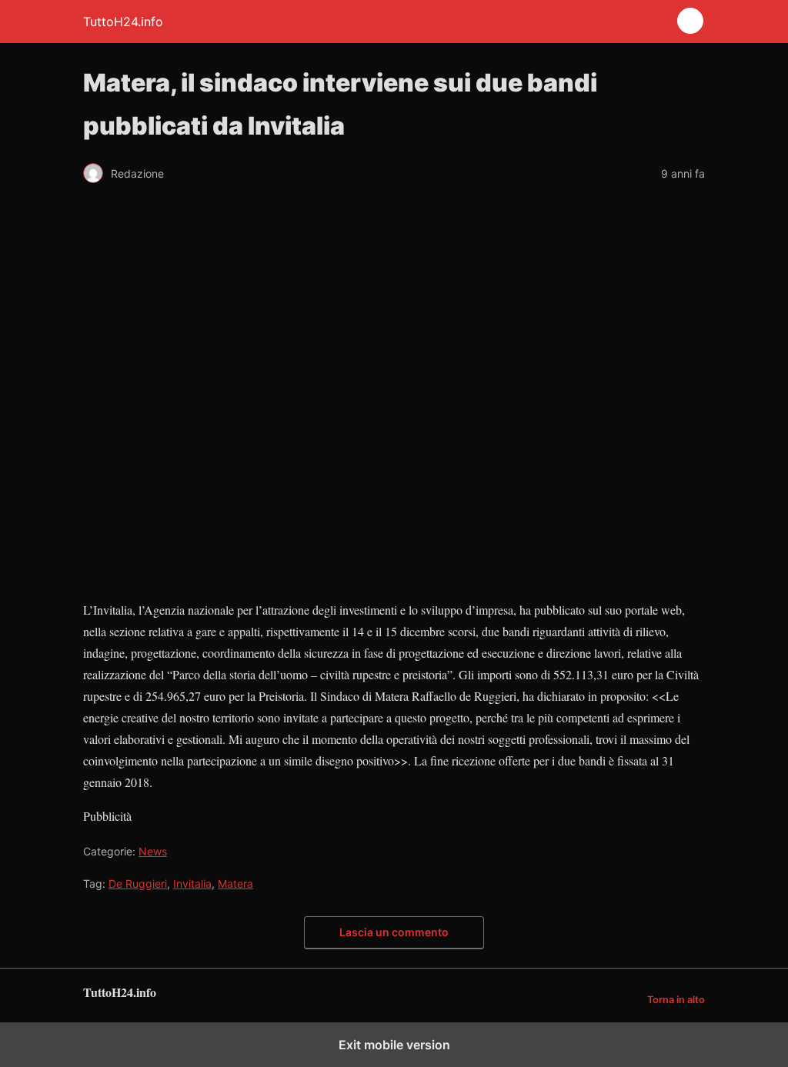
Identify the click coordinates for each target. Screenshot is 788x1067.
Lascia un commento (394, 932)
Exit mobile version (394, 1044)
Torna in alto (676, 999)
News (153, 851)
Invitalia (192, 883)
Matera (235, 883)
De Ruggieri (138, 883)
